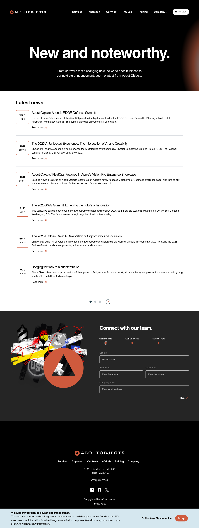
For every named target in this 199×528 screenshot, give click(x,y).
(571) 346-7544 (99, 480)
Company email (107, 382)
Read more (38, 127)
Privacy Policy (99, 503)
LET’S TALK (180, 12)
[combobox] (144, 359)
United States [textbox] (108, 359)
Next (182, 397)
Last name (151, 367)
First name (105, 367)
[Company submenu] (166, 12)
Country (103, 352)
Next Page (108, 301)
